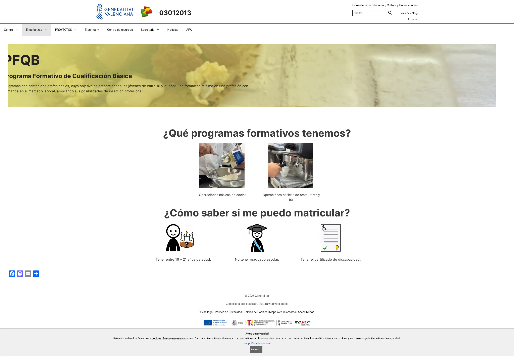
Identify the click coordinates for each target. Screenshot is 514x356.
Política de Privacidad (228, 312)
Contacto (290, 312)
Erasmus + (92, 30)
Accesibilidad (306, 312)
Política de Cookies (255, 312)
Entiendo (256, 349)
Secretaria (147, 30)
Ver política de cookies (257, 343)
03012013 (175, 13)
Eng (415, 13)
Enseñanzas (34, 30)
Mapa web (275, 312)
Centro (8, 30)
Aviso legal (206, 312)
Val (402, 13)
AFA (189, 30)
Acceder (413, 19)
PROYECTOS (63, 30)
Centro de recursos (120, 30)
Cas (409, 13)
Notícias (172, 30)
